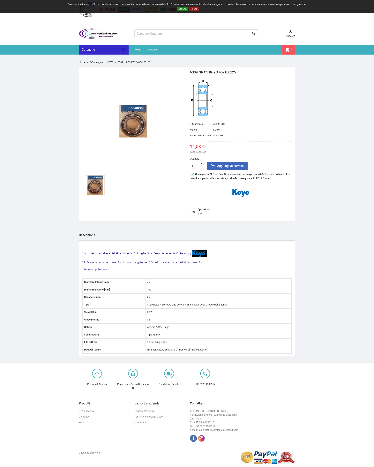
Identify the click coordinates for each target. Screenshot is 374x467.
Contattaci (152, 49)
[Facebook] (193, 438)
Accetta (182, 8)
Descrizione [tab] (87, 235)
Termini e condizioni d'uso (148, 416)
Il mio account (86, 411)
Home (137, 49)
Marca (193, 129)
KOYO (216, 129)
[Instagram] (201, 438)
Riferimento (196, 124)
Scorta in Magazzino (201, 135)
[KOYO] (241, 192)
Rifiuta (194, 8)
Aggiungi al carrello (227, 166)
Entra (82, 422)
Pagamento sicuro (144, 411)
